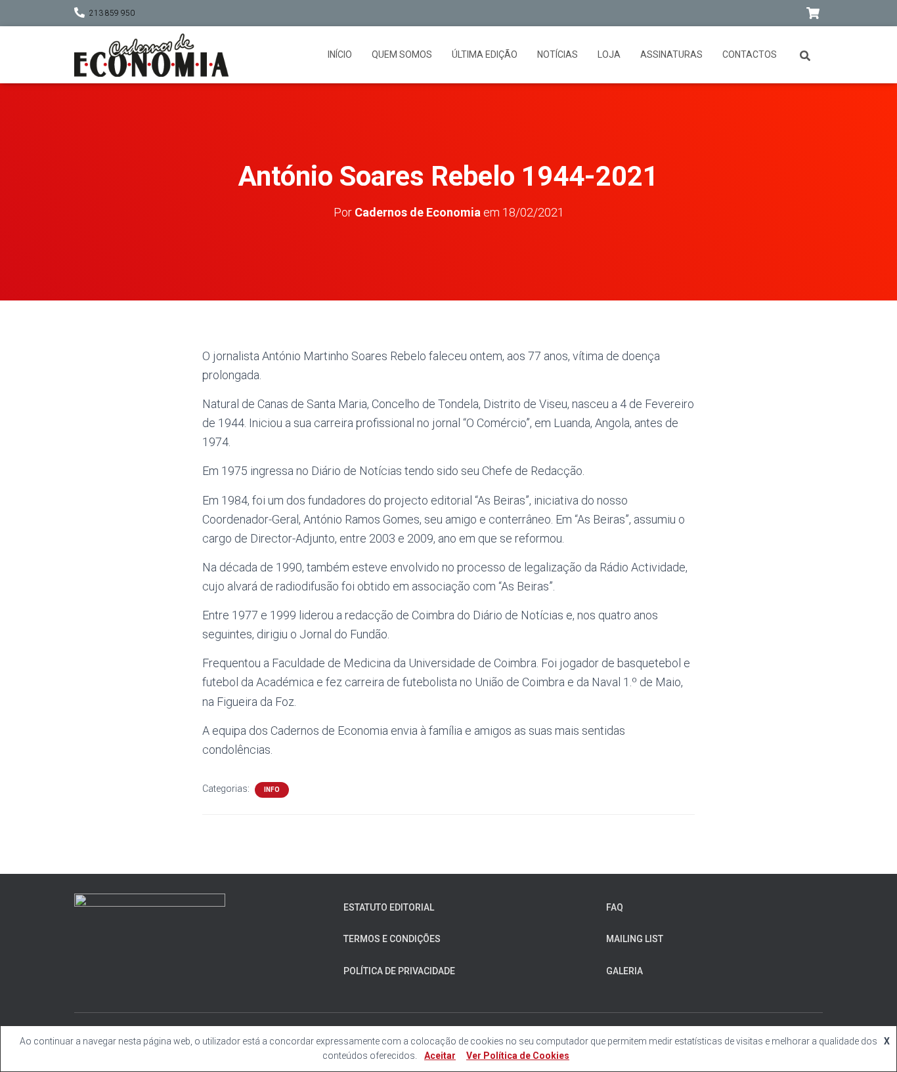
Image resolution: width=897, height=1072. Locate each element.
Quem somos (402, 54)
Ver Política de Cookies (517, 1055)
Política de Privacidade (399, 971)
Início (340, 54)
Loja (609, 54)
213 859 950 (112, 13)
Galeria (624, 971)
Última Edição (484, 54)
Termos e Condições (392, 939)
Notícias (557, 54)
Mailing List (634, 939)
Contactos (749, 54)
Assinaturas (671, 54)
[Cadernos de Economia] (151, 55)
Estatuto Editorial (388, 907)
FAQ (614, 907)
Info (272, 789)
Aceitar (440, 1055)
